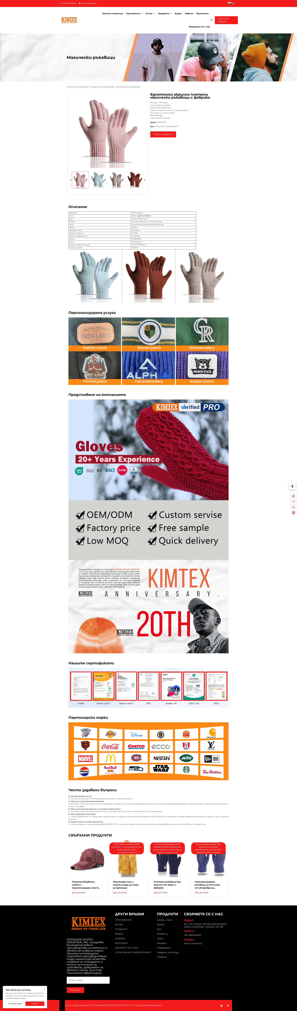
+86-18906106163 (68, 3)
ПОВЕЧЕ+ (162, 957)
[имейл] (293, 507)
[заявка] (293, 501)
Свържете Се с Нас (199, 27)
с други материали (144, 216)
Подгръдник (164, 948)
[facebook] (227, 1005)
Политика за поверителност (133, 952)
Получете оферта (223, 20)
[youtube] (221, 1005)
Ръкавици (108, 87)
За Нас (149, 13)
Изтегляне (203, 13)
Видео (178, 13)
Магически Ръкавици (128, 87)
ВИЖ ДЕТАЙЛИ (79, 893)
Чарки (160, 938)
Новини (189, 13)
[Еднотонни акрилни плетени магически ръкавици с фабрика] (107, 132)
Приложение (133, 13)
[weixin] (293, 513)
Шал (159, 929)
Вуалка (161, 924)
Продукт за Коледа (168, 952)
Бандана (161, 943)
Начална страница (112, 13)
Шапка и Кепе (164, 920)
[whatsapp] (293, 496)
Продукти (163, 13)
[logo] (72, 20)
